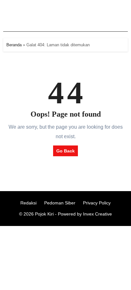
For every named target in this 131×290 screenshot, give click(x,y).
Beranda (14, 44)
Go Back (65, 150)
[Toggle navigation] (10, 16)
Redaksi (28, 202)
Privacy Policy (97, 202)
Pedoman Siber (59, 202)
